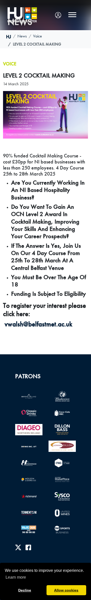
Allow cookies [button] (66, 590)
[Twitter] (18, 547)
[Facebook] (28, 547)
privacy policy (26, 565)
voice (37, 36)
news (22, 36)
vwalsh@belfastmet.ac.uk (38, 324)
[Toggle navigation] (72, 15)
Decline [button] (24, 590)
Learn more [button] (16, 577)
